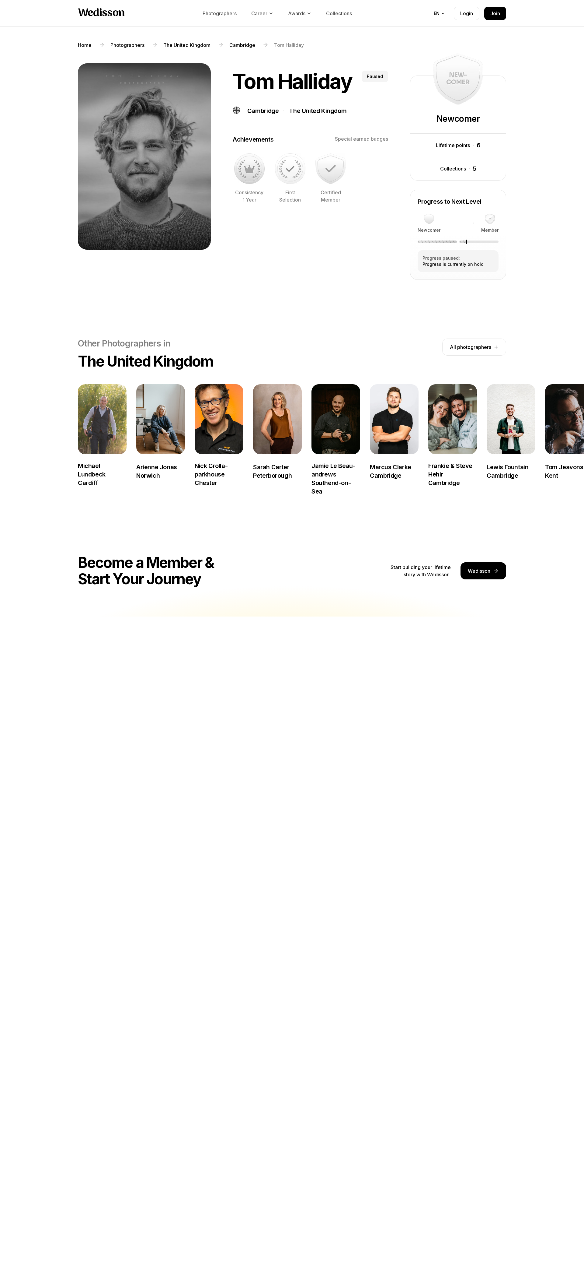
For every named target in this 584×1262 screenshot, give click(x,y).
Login (466, 13)
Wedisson (101, 13)
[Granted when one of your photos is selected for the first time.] (290, 168)
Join (495, 13)
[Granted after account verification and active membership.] (330, 168)
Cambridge (263, 110)
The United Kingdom (317, 110)
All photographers (470, 347)
